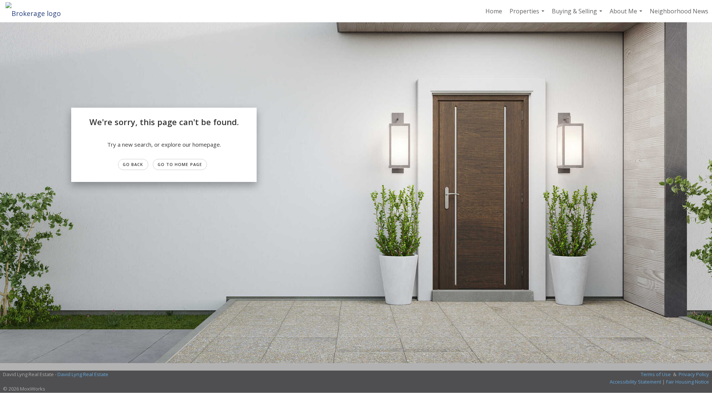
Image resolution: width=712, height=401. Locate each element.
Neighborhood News (679, 11)
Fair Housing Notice (687, 381)
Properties (528, 14)
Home (493, 11)
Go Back (133, 164)
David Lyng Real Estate (82, 374)
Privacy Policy (694, 374)
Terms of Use (656, 374)
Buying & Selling (578, 14)
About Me (627, 14)
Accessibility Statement (635, 381)
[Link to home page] (37, 11)
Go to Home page (180, 164)
